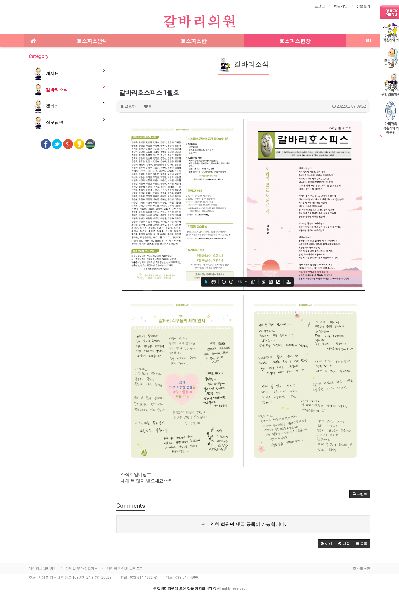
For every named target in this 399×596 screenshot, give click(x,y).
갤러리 (52, 105)
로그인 (319, 6)
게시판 (52, 73)
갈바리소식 (56, 89)
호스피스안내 (92, 41)
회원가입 (341, 6)
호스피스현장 (295, 41)
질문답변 (54, 122)
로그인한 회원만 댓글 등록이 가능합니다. (243, 524)
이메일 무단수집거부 (81, 568)
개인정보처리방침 (43, 568)
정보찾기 (363, 6)
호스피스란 (194, 41)
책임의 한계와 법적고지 (125, 568)
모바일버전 (361, 568)
